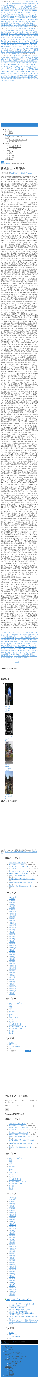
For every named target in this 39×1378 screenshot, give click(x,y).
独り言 (11, 133)
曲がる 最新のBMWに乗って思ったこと (22, 875)
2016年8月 (12, 951)
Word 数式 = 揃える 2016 (29, 62)
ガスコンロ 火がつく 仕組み (19, 27)
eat (9, 1013)
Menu (2, 162)
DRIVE (7, 143)
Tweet (17, 662)
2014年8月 (12, 994)
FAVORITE (8, 150)
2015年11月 (12, 967)
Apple (10, 1005)
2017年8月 (12, 931)
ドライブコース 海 (15, 145)
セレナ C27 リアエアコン (21, 25)
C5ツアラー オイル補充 (16, 1307)
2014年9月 (12, 992)
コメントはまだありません (23, 173)
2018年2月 (12, 920)
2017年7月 (12, 933)
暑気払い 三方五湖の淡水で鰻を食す (21, 886)
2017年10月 (12, 927)
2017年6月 (12, 935)
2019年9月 (12, 917)
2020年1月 (12, 909)
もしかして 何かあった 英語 (24, 9)
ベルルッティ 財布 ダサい (19, 19)
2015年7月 (12, 974)
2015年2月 (12, 983)
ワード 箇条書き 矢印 (26, 23)
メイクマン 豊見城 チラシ (28, 77)
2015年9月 (12, 970)
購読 (7, 1109)
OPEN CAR (8, 131)
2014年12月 (12, 987)
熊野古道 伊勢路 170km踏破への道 (21, 1313)
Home (3, 164)
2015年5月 (12, 978)
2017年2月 (12, 942)
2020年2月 (12, 908)
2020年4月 (12, 906)
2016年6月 (12, 954)
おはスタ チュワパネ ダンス (16, 12)
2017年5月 (12, 936)
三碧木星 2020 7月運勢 (29, 3)
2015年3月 (12, 981)
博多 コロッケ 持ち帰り (29, 18)
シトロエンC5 (13, 1021)
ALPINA (7, 134)
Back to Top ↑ (5, 1343)
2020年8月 (12, 899)
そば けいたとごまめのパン (17, 863)
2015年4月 (12, 979)
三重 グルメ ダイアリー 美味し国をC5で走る (23, 1320)
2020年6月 (12, 902)
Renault (7, 138)
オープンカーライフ (21, 1299)
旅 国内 (11, 155)
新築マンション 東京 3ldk (25, 79)
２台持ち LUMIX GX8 (17, 1315)
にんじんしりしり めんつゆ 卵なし (25, 16)
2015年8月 (12, 972)
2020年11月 (12, 897)
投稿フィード (13, 1045)
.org (10, 1048)
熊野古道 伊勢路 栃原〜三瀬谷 (19, 1309)
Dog (10, 1009)
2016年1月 (12, 963)
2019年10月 (12, 915)
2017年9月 (12, 929)
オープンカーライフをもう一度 (18, 866)
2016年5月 (12, 956)
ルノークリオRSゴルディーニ (18, 140)
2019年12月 (12, 911)
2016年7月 (12, 952)
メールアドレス (10, 1105)
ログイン (11, 1043)
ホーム (7, 129)
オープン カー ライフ (12, 125)
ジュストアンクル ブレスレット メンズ (13, 632)
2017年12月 (12, 924)
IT (9, 1016)
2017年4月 (12, 938)
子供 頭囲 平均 (16, 3)
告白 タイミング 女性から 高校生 (11, 18)
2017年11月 (12, 926)
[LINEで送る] (10, 662)
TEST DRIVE (13, 148)
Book (10, 153)
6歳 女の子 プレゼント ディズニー (24, 55)
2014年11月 (12, 988)
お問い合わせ (9, 159)
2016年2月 (12, 961)
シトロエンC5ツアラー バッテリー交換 (21, 1304)
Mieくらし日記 (13, 1017)
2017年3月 (12, 940)
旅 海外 (11, 157)
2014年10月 (12, 990)
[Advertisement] (19, 102)
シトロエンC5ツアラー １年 (18, 1306)
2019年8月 (12, 918)
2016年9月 (12, 949)
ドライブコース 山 (15, 147)
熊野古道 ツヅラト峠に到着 (18, 1311)
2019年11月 (12, 913)
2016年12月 (12, 945)
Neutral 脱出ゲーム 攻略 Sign (10, 23)
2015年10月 (12, 969)
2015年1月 (12, 985)
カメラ (11, 152)
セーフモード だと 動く (23, 5)
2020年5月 (12, 904)
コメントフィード (14, 1046)
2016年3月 (12, 960)
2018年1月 (12, 922)
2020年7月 (12, 900)
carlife (10, 1008)
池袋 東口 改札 (5, 19)
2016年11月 (12, 947)
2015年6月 (12, 976)
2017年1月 (12, 943)
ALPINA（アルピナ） (15, 136)
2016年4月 (12, 958)
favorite (11, 1014)
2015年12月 (12, 965)
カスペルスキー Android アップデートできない (21, 37)
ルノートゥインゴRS (15, 141)
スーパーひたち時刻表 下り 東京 (25, 7)
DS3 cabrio (12, 1011)
